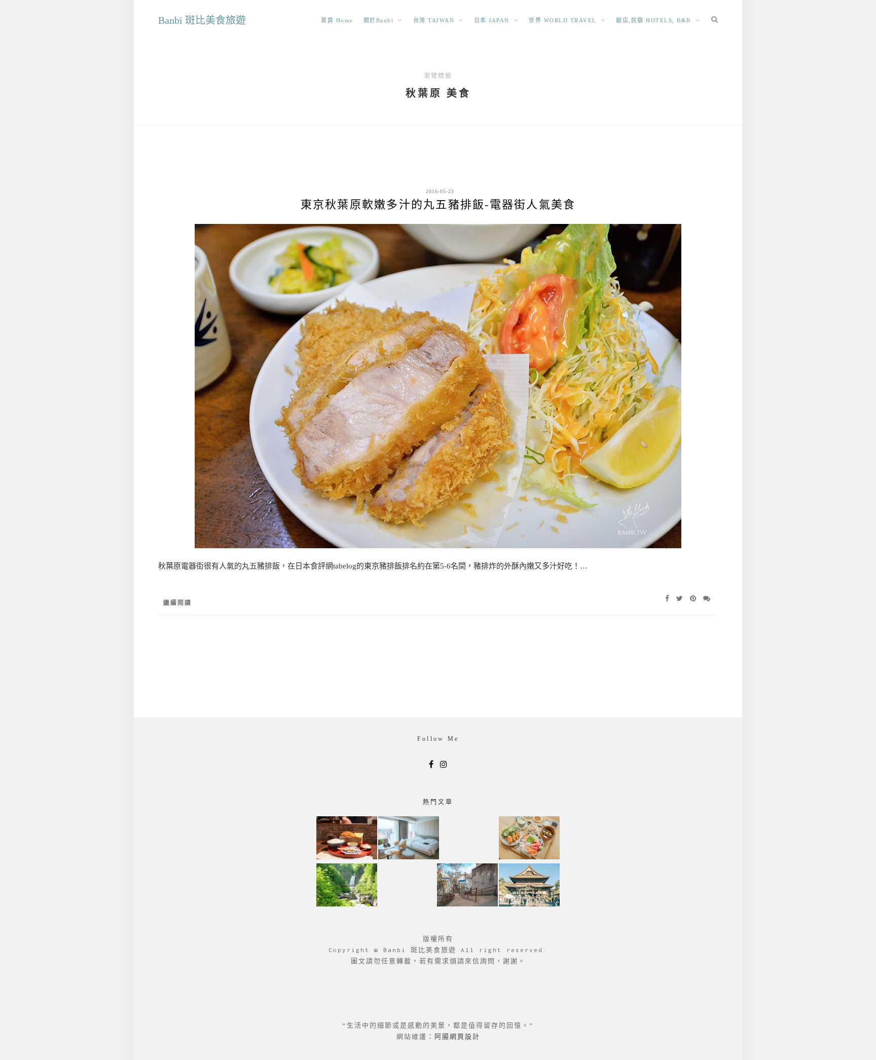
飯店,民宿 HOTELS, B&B (653, 20)
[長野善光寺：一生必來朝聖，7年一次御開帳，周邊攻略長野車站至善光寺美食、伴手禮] (529, 885)
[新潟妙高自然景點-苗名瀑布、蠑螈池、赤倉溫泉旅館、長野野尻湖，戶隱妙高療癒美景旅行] (346, 885)
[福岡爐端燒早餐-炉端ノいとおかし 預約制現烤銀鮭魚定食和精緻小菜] (346, 838)
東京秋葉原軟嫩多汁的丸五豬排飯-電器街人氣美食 (438, 204)
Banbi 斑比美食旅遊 (202, 20)
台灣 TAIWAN (434, 20)
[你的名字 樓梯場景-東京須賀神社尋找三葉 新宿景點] (467, 885)
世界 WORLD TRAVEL (563, 20)
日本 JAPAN (491, 20)
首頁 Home (337, 20)
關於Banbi (378, 20)
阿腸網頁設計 (457, 1036)
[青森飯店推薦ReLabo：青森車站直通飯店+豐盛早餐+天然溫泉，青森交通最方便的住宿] (408, 838)
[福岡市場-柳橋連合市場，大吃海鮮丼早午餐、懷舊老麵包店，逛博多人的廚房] (529, 838)
